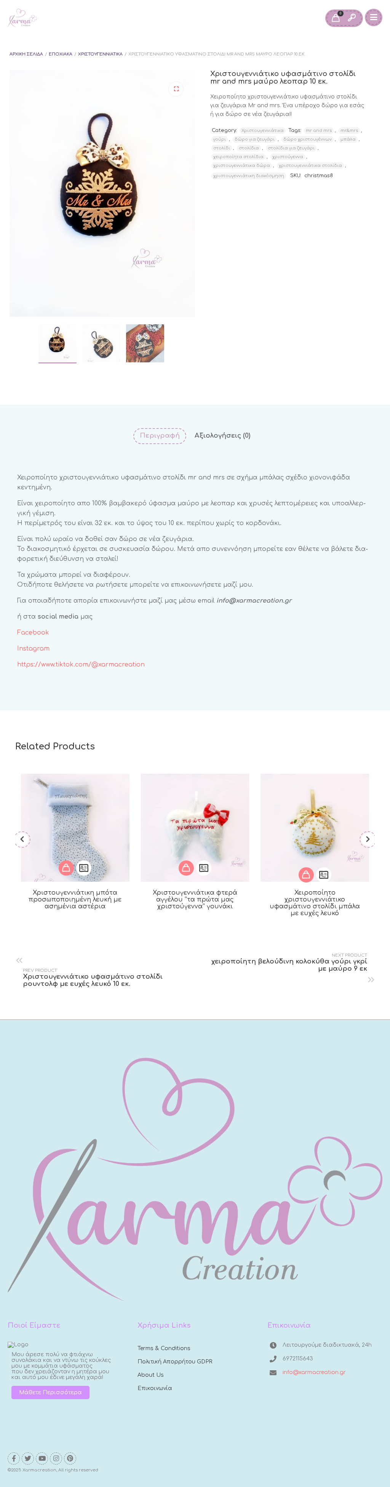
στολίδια (249, 148)
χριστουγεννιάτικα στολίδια (310, 165)
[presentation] (22, 839)
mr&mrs (349, 130)
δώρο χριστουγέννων (307, 139)
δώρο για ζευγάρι (255, 139)
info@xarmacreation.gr (314, 1372)
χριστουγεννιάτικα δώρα (241, 165)
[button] (176, 89)
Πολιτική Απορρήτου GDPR (174, 1362)
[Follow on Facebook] (14, 1458)
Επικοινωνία (154, 1388)
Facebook (34, 632)
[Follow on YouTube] (42, 1458)
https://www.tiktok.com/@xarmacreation (81, 664)
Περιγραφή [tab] (160, 435)
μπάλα (348, 139)
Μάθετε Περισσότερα (50, 1392)
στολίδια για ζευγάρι (291, 148)
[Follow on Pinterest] (70, 1458)
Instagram (35, 648)
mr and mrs (319, 130)
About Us (150, 1375)
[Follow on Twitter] (28, 1458)
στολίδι (221, 148)
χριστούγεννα (287, 156)
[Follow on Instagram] (56, 1458)
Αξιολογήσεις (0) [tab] (222, 435)
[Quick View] (83, 868)
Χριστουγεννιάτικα (100, 54)
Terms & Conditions (163, 1348)
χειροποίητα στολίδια (238, 156)
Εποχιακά (60, 54)
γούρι (219, 139)
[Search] (351, 18)
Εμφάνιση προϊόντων (66, 868)
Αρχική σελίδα (26, 54)
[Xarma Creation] (22, 18)
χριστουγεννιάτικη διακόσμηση (248, 175)
